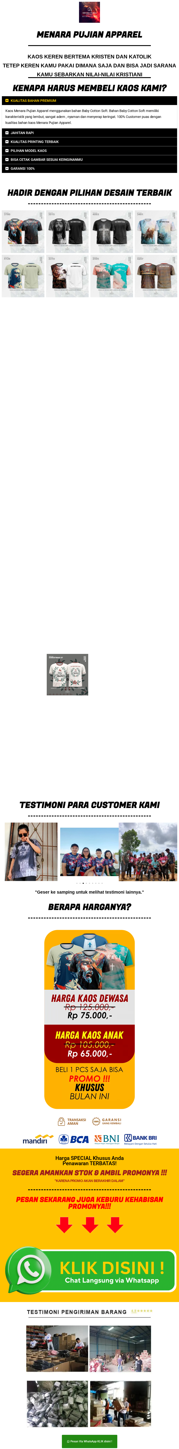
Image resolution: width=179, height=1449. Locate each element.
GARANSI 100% (23, 168)
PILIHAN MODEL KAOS (29, 151)
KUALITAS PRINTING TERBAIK (35, 142)
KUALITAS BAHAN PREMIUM (33, 101)
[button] (89, 100)
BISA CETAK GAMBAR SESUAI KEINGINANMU (47, 159)
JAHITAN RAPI (22, 133)
